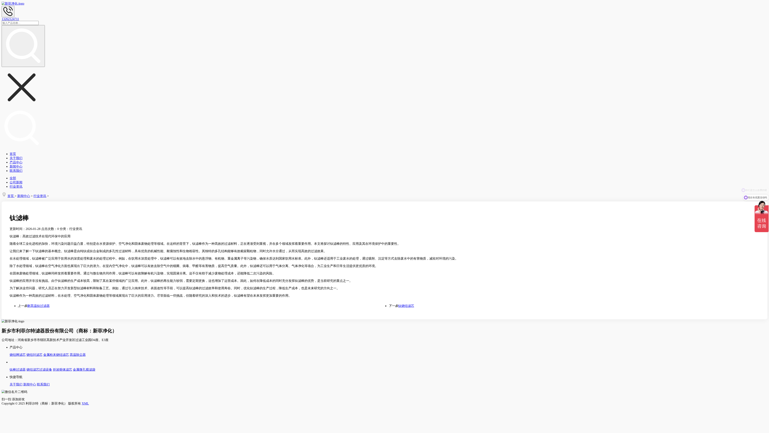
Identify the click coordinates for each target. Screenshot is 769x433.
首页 (13, 154)
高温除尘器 (78, 354)
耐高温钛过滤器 (38, 306)
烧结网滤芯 (18, 354)
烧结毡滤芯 (34, 354)
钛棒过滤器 (18, 369)
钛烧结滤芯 (406, 306)
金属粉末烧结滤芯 (56, 354)
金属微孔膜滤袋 (84, 369)
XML (85, 403)
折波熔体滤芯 (62, 369)
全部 (13, 178)
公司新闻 (16, 182)
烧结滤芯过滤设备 (39, 369)
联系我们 (16, 170)
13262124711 (10, 19)
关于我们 (16, 158)
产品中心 (16, 162)
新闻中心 (16, 166)
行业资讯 (16, 186)
